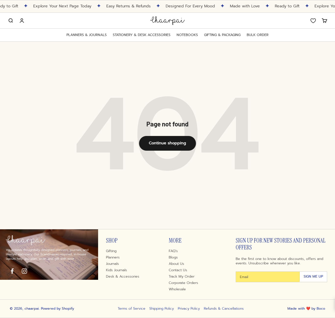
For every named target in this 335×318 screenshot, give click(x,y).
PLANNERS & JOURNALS (86, 34)
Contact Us (178, 270)
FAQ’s (173, 251)
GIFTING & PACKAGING (222, 34)
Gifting (111, 251)
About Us (176, 264)
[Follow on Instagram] (24, 271)
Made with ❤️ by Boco (306, 308)
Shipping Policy (161, 308)
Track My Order (181, 276)
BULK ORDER (258, 34)
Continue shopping (167, 143)
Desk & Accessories (122, 276)
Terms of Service (131, 308)
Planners (113, 257)
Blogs (173, 257)
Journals (112, 264)
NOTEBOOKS (187, 34)
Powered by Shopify (57, 308)
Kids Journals (116, 270)
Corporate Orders (183, 283)
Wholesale (177, 289)
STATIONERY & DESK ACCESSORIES (141, 34)
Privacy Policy (189, 308)
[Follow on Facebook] (12, 271)
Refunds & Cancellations (224, 308)
